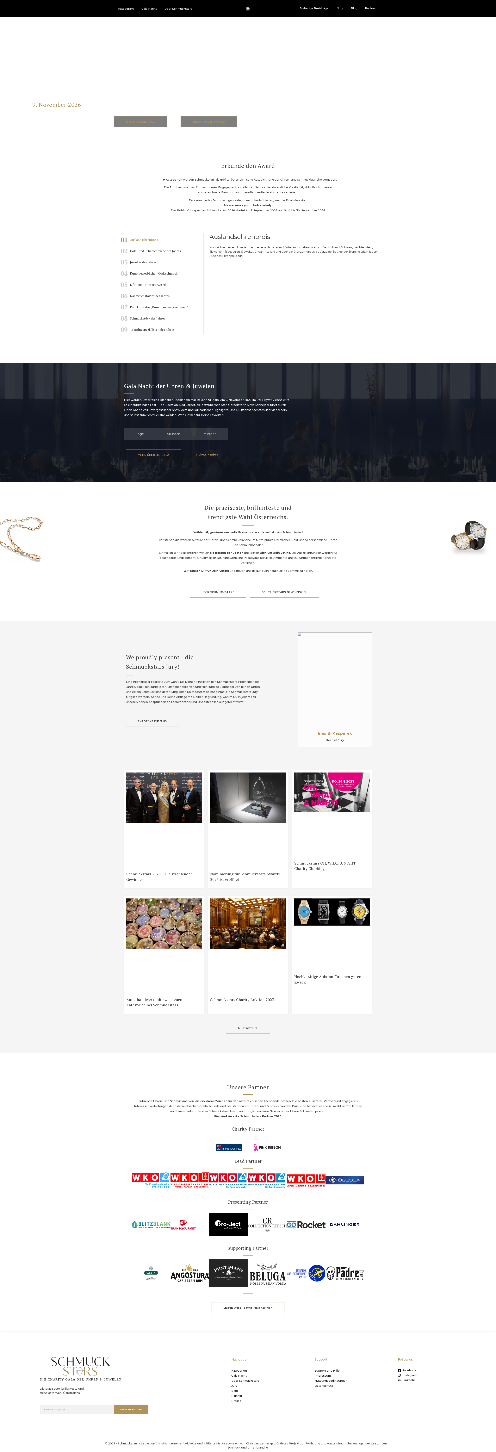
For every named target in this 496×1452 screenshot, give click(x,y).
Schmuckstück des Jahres (143, 318)
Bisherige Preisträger (315, 8)
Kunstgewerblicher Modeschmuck (149, 273)
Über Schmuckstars (178, 8)
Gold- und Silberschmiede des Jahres (151, 251)
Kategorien (126, 8)
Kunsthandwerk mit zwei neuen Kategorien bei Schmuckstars (154, 1002)
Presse (236, 1401)
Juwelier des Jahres (138, 262)
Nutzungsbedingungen (331, 1380)
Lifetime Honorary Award (143, 285)
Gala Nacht (149, 8)
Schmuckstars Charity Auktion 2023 (242, 999)
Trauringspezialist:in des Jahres (147, 330)
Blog (354, 8)
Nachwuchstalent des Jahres (145, 296)
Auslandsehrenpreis (139, 240)
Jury (340, 8)
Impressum (323, 1375)
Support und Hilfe (327, 1370)
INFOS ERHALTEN (131, 1409)
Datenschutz (324, 1385)
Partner (370, 8)
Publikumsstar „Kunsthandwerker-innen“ (154, 307)
